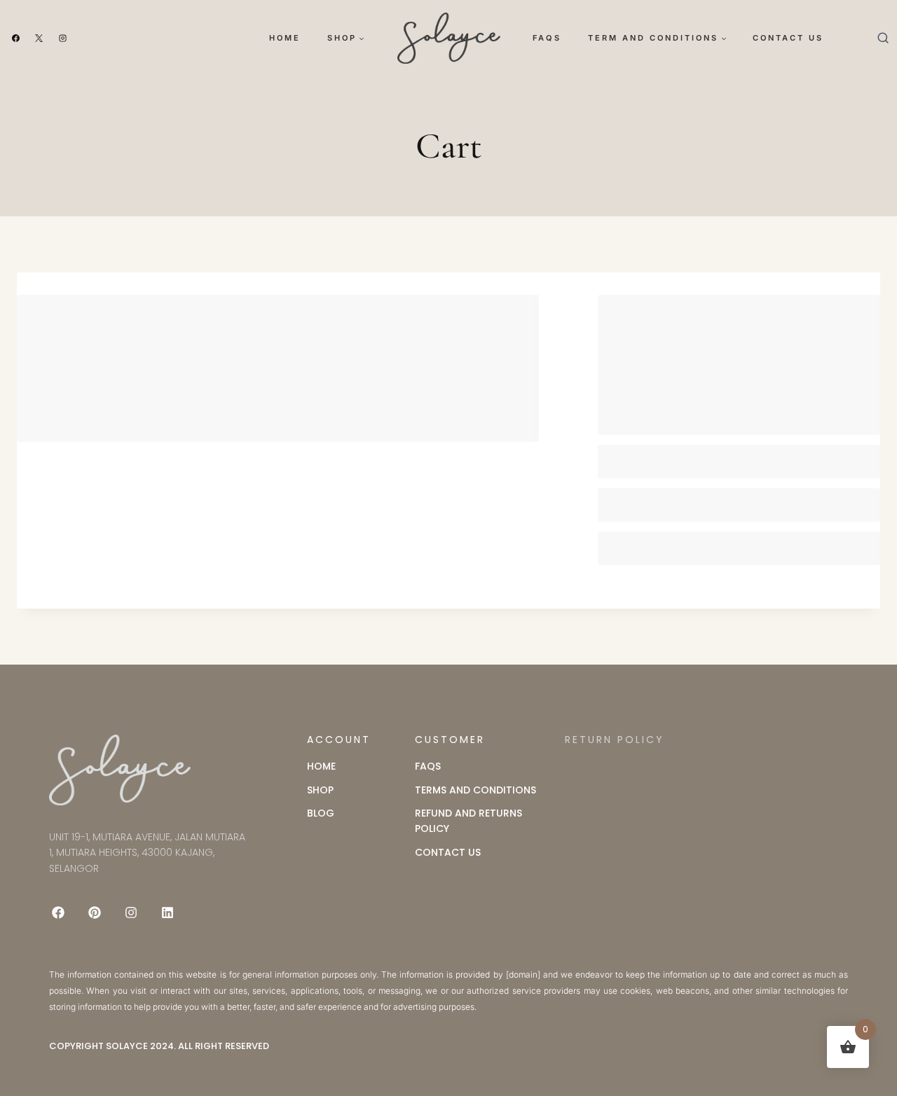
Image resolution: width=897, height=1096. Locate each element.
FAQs (547, 38)
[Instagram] (63, 38)
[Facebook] (15, 38)
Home (285, 38)
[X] (39, 38)
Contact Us (788, 38)
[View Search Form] (883, 38)
